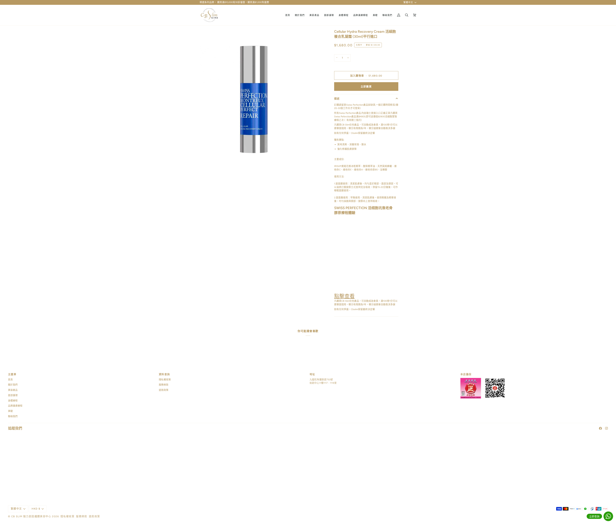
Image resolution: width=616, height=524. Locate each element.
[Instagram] (606, 428)
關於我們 (13, 384)
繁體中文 (408, 2)
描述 (337, 98)
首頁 (10, 379)
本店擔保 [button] (466, 374)
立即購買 (366, 86)
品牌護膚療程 (15, 405)
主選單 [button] (12, 374)
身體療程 (13, 400)
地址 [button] (312, 374)
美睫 (10, 411)
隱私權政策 (165, 379)
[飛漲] (206, 163)
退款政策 (163, 390)
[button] (314, 15)
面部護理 (13, 395)
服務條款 (163, 384)
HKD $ (36, 508)
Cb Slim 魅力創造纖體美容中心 (31, 516)
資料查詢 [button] (164, 374)
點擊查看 (344, 296)
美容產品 (13, 390)
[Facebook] (600, 428)
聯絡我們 (13, 416)
